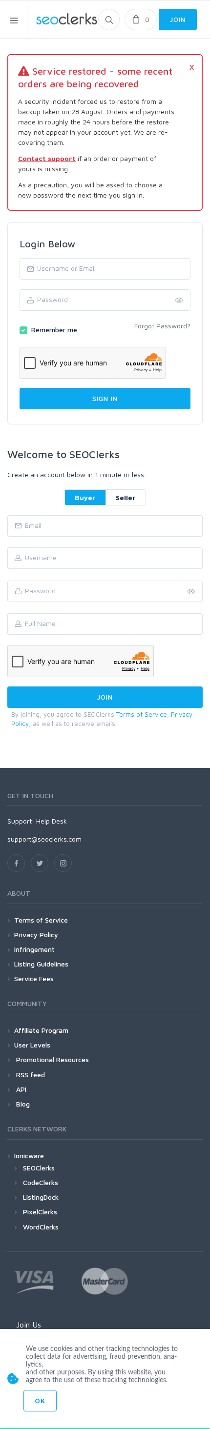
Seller (126, 497)
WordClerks (41, 1227)
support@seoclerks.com (44, 839)
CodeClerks (40, 1182)
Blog (22, 1104)
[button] (191, 591)
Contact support (47, 158)
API (20, 1089)
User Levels (32, 1045)
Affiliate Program (41, 1030)
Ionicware (29, 1155)
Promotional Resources (51, 1059)
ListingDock (41, 1197)
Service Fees (34, 978)
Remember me (54, 329)
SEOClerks (39, 1168)
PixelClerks (40, 1212)
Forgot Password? (162, 326)
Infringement (34, 949)
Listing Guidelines (41, 964)
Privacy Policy (36, 934)
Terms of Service (141, 714)
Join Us (28, 1324)
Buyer (85, 497)
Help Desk (51, 821)
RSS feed (29, 1074)
